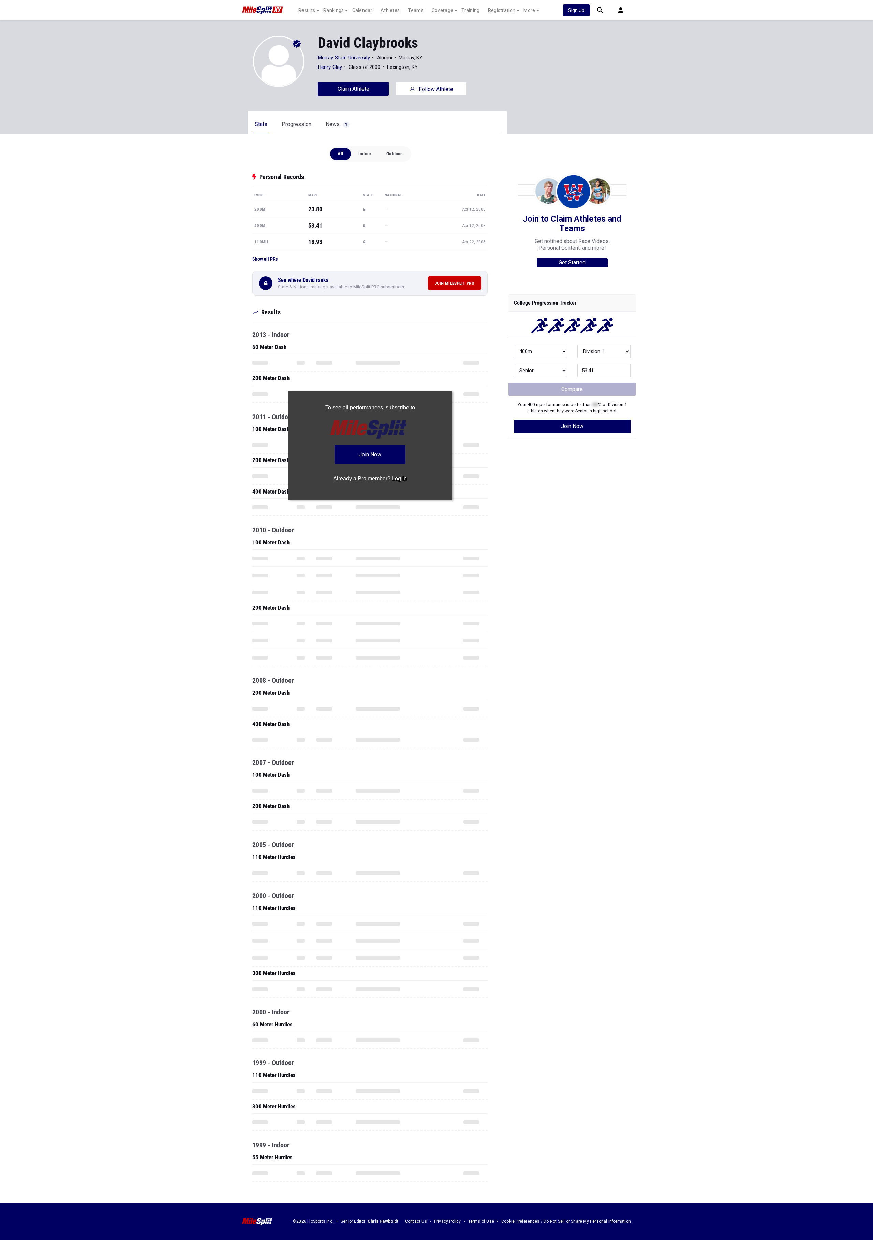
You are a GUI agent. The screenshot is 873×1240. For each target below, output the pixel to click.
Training (470, 10)
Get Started (572, 262)
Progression (296, 124)
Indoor (364, 153)
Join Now (572, 426)
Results (306, 10)
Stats (261, 124)
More (529, 10)
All (340, 153)
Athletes (390, 10)
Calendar (362, 10)
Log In (399, 478)
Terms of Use (481, 1221)
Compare (572, 389)
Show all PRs (265, 259)
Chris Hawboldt (383, 1221)
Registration (502, 10)
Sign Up (576, 10)
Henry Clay (330, 67)
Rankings (333, 10)
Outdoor (394, 153)
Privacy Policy (447, 1221)
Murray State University (344, 58)
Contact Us (416, 1221)
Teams (416, 10)
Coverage (442, 10)
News (336, 124)
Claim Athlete (353, 89)
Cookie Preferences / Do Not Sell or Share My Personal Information (566, 1221)
